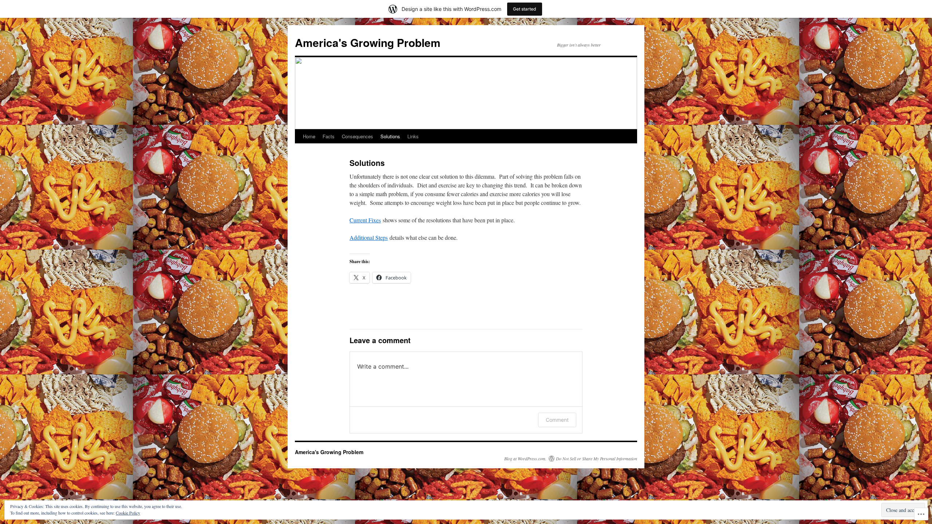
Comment (557, 420)
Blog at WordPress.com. (525, 458)
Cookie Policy (128, 513)
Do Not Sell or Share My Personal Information (596, 458)
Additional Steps (369, 237)
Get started (524, 9)
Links (413, 136)
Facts (329, 136)
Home (309, 136)
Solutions (390, 136)
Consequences (357, 136)
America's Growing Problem (368, 42)
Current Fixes (365, 220)
